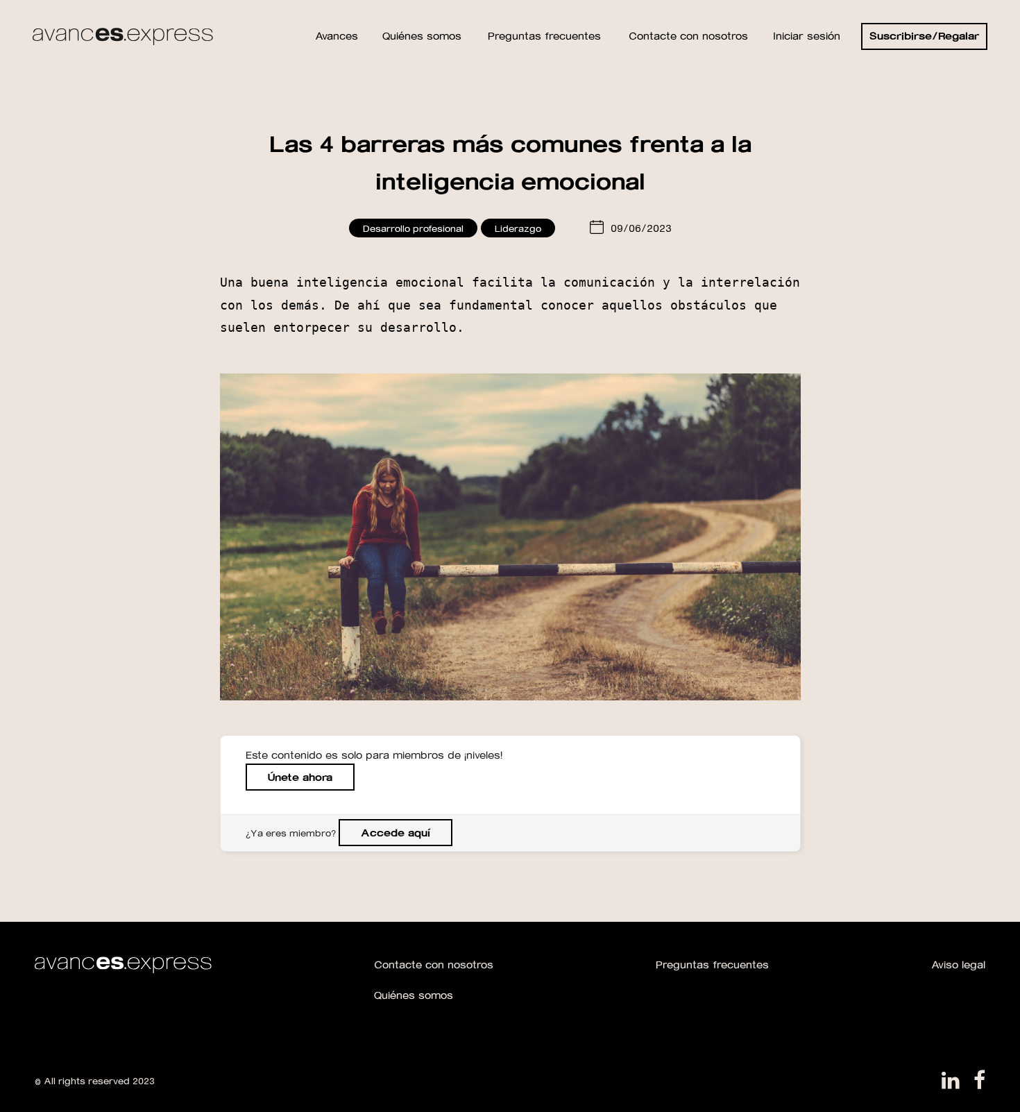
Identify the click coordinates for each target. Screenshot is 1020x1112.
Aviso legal (958, 964)
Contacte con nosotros (433, 964)
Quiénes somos (413, 995)
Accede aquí (395, 832)
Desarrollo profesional (413, 228)
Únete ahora (300, 777)
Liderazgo (518, 228)
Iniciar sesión (806, 35)
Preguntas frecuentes (712, 964)
